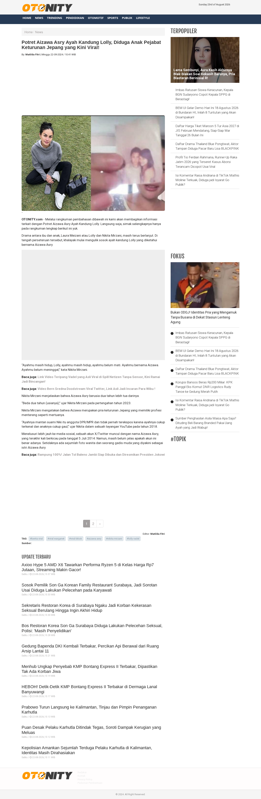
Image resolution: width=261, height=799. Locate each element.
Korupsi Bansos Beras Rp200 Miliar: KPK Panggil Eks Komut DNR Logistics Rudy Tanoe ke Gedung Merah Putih (204, 386)
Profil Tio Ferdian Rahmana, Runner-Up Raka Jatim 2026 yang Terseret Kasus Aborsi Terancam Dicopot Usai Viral (206, 162)
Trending (54, 18)
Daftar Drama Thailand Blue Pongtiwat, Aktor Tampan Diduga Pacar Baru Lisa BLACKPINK (207, 146)
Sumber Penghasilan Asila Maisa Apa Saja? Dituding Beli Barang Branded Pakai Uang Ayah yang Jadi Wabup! (205, 423)
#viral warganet (56, 538)
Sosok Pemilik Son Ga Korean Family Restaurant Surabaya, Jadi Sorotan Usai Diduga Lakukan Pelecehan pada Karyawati (89, 587)
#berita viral (36, 538)
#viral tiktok (75, 538)
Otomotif (96, 18)
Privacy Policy (85, 779)
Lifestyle (143, 18)
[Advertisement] (93, 86)
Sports (112, 18)
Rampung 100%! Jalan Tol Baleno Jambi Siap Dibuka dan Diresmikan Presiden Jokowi (101, 454)
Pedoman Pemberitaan (90, 782)
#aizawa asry (94, 538)
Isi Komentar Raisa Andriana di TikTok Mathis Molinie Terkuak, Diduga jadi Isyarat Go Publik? (207, 180)
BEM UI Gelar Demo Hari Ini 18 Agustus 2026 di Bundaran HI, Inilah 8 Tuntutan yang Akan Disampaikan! (206, 112)
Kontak (81, 775)
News (39, 18)
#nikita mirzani (114, 538)
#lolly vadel (133, 538)
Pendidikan (75, 18)
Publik (127, 18)
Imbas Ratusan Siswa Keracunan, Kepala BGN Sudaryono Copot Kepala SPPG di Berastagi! (204, 94)
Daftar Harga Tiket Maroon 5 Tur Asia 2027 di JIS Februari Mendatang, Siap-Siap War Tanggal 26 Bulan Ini (207, 130)
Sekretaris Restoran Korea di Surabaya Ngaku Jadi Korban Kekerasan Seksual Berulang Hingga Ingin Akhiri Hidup (86, 608)
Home (27, 18)
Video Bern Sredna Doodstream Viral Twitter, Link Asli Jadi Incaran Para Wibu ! (96, 389)
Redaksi (82, 772)
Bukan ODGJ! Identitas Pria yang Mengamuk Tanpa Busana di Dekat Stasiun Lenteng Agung (204, 317)
